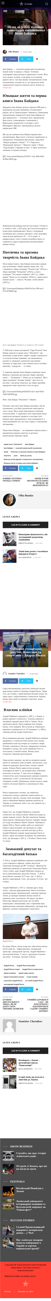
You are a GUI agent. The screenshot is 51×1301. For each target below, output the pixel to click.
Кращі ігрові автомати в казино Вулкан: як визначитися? (37, 482)
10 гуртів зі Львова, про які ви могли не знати (31, 1167)
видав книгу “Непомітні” (13, 444)
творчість (7, 455)
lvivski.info (7, 88)
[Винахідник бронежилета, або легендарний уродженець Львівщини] (9, 539)
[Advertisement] (25, 593)
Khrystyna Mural (25, 543)
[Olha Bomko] (5, 52)
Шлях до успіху (26, 455)
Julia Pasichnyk (24, 557)
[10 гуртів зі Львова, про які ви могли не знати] (8, 1169)
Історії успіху (25, 21)
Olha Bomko (13, 52)
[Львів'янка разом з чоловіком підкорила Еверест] (9, 556)
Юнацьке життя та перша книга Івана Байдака (21, 463)
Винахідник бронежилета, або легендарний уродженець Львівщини (33, 537)
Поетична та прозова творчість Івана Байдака (28, 452)
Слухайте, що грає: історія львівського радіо (31, 1154)
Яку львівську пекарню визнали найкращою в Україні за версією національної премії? (29, 1244)
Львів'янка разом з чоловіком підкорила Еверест (33, 552)
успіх (16, 455)
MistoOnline (41, 1276)
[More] (37, 59)
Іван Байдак (29, 444)
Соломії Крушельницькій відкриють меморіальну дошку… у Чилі (30, 1230)
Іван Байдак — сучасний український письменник (23, 448)
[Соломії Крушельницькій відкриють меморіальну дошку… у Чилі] (8, 1230)
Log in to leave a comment (25, 525)
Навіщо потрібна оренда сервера (12, 480)
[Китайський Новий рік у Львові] (8, 1191)
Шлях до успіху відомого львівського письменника (23, 459)
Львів (6, 452)
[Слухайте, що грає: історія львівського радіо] (8, 1156)
